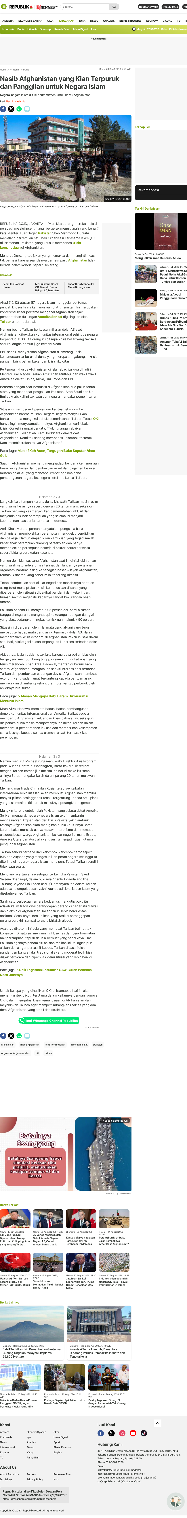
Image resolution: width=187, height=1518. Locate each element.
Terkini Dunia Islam (147, 208)
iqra (82, 20)
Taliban (6, 322)
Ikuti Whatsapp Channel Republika (51, 1021)
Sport (57, 1442)
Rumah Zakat (62, 29)
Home (3, 69)
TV (179, 20)
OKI (95, 419)
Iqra (29, 1437)
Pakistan (44, 233)
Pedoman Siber (62, 1474)
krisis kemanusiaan (55, 1044)
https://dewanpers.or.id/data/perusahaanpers (29, 1498)
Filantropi (45, 29)
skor (50, 20)
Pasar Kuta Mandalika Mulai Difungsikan (81, 285)
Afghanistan (78, 260)
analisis (109, 20)
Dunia (20, 29)
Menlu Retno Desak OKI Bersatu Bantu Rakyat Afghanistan (47, 287)
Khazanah (15, 69)
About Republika (9, 1474)
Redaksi (31, 1474)
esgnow (152, 20)
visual (167, 20)
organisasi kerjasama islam (15, 1053)
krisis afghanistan (29, 1044)
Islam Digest (80, 29)
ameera (8, 20)
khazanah (66, 20)
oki (37, 1053)
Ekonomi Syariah (30, 20)
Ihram (94, 29)
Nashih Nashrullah (16, 101)
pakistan (97, 1044)
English (58, 1452)
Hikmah (32, 29)
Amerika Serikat (50, 317)
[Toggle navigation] (4, 6)
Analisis (31, 1442)
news (94, 20)
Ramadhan (33, 1457)
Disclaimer (6, 1479)
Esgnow (4, 1452)
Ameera (4, 1432)
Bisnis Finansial (130, 20)
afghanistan (7, 1044)
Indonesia (8, 29)
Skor (56, 1432)
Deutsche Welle (148, 6)
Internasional (7, 1447)
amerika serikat (79, 1044)
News (3, 1442)
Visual (30, 1452)
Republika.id (170, 6)
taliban (48, 1053)
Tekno (30, 1447)
